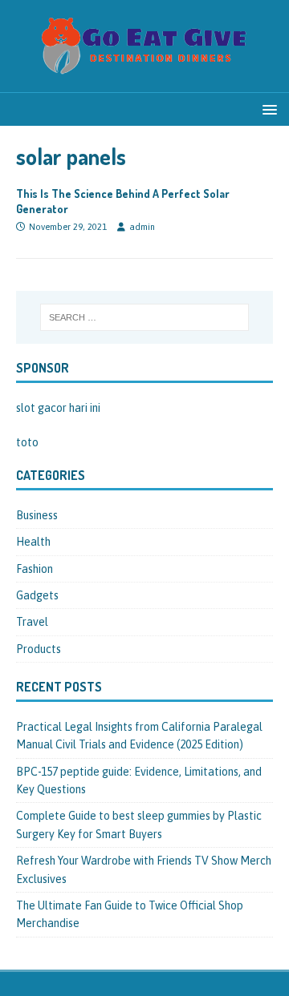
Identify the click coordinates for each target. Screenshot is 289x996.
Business (37, 515)
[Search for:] (144, 317)
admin (142, 227)
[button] (267, 108)
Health (33, 541)
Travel (32, 621)
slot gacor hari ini (58, 407)
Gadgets (37, 595)
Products (38, 649)
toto (27, 442)
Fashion (34, 569)
